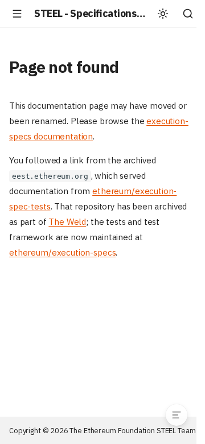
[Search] (188, 13)
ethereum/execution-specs (62, 252)
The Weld (67, 221)
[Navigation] (17, 13)
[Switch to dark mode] (163, 13)
